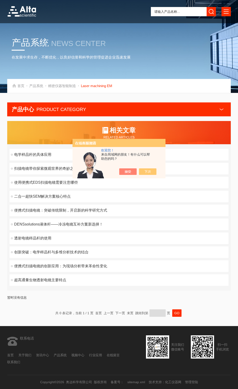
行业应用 (95, 355)
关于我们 (24, 355)
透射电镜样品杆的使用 (32, 238)
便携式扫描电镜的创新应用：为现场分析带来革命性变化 (60, 266)
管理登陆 (191, 382)
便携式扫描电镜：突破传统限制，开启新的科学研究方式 (60, 210)
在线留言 (113, 355)
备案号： (116, 382)
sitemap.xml (136, 382)
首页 (20, 86)
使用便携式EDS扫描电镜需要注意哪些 (46, 182)
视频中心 (77, 355)
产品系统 (36, 86)
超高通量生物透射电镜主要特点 (40, 280)
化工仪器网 (173, 382)
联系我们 (13, 362)
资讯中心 (42, 355)
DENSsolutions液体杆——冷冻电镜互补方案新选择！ (58, 224)
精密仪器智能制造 (62, 86)
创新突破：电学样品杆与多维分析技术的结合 (51, 252)
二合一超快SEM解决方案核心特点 (42, 196)
